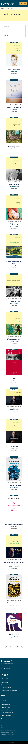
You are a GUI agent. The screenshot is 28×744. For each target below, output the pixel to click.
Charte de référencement (8, 730)
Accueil (2, 8)
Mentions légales (6, 726)
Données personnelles (7, 732)
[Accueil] (7, 3)
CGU (2, 728)
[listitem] (2, 675)
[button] (8, 27)
